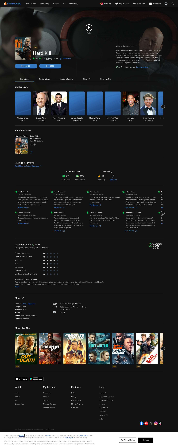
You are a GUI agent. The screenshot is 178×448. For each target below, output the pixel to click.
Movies (17, 397)
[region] (89, 440)
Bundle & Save (44, 79)
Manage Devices (49, 404)
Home (17, 393)
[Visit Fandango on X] (151, 423)
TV (16, 400)
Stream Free (19, 404)
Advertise (103, 411)
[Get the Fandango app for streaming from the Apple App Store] (21, 379)
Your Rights (69, 438)
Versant (21, 435)
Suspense (31, 304)
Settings (46, 400)
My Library (47, 393)
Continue (146, 440)
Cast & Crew (24, 79)
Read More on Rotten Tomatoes (27, 166)
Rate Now (113, 180)
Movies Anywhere (78, 404)
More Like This (105, 79)
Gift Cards (74, 408)
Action (23, 304)
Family (73, 397)
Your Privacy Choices (128, 440)
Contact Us (104, 408)
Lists (72, 393)
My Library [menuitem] (73, 3)
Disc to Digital (76, 400)
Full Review (22, 208)
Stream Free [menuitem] (31, 3)
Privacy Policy (83, 435)
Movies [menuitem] (56, 3)
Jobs (101, 419)
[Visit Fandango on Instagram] (156, 423)
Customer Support (106, 400)
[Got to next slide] (163, 106)
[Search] (172, 3)
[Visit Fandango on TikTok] (160, 423)
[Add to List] (31, 152)
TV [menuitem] (64, 3)
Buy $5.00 (50, 66)
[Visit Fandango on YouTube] (146, 423)
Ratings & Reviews (67, 79)
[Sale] (26, 348)
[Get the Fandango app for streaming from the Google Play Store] (36, 379)
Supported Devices (107, 397)
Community (101, 180)
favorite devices (142, 67)
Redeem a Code (49, 408)
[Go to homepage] (13, 3)
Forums (102, 404)
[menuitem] (139, 3)
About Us (103, 393)
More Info (86, 79)
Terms (48, 435)
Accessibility (104, 415)
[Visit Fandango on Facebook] (141, 423)
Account (46, 397)
